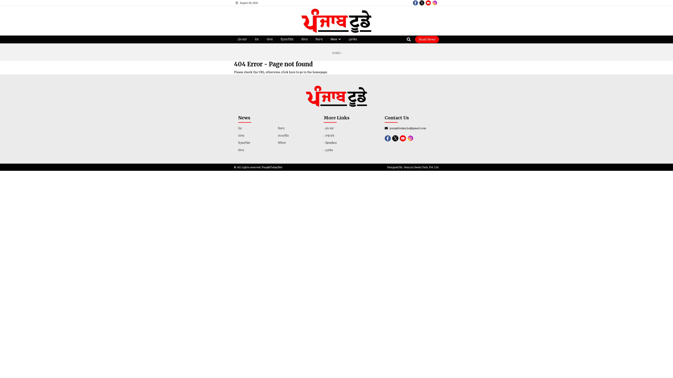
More (334, 39)
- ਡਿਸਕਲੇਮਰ (330, 143)
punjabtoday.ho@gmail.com (408, 128)
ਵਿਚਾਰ (319, 39)
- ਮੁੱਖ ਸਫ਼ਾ (329, 128)
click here (288, 72)
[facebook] (415, 2)
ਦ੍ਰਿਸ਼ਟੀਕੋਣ (287, 39)
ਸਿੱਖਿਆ (282, 143)
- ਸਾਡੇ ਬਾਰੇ (329, 135)
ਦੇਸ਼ (257, 39)
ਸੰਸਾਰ (304, 39)
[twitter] (421, 2)
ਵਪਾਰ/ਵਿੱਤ (283, 135)
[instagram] (434, 2)
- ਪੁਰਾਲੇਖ (328, 150)
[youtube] (428, 2)
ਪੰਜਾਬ (270, 39)
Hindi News (427, 39)
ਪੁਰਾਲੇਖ (353, 39)
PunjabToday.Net (272, 167)
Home (336, 53)
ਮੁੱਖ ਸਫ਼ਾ (242, 39)
